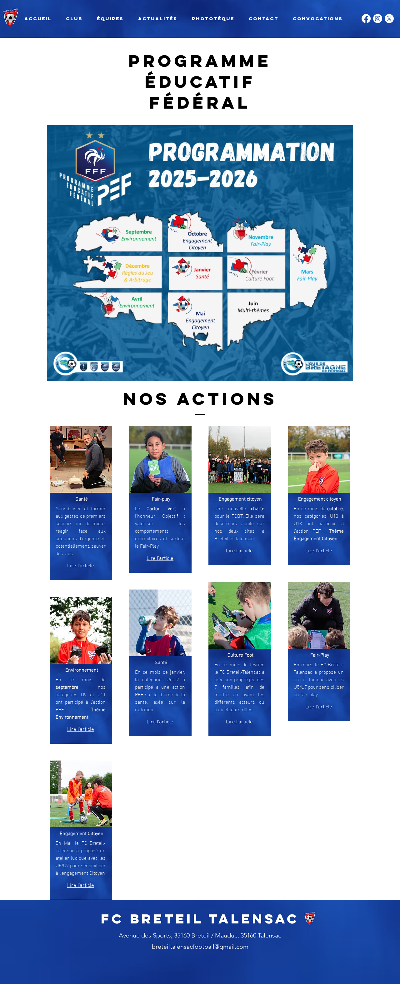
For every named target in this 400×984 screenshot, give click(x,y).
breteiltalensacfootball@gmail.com (200, 946)
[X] (389, 18)
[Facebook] (366, 18)
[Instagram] (377, 18)
